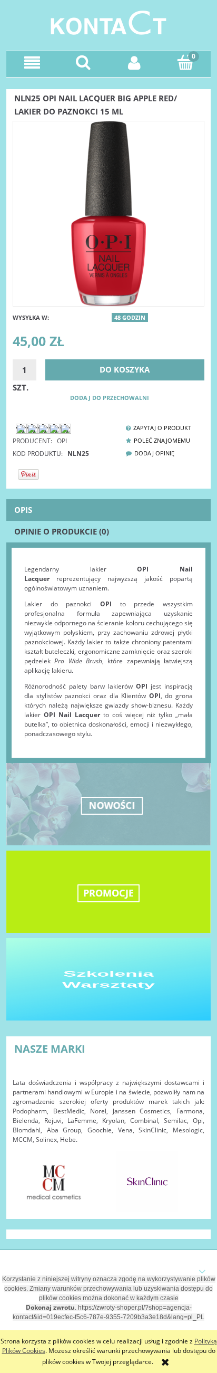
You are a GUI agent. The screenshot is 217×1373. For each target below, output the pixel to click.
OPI (62, 440)
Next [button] (191, 1176)
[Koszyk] (185, 62)
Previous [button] (26, 1176)
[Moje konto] (134, 62)
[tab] (108, 510)
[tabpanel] (108, 652)
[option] (54, 1182)
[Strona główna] (108, 21)
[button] (31, 62)
